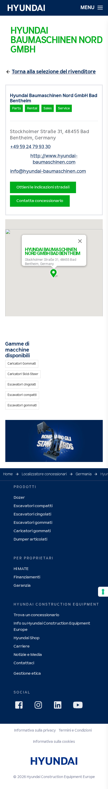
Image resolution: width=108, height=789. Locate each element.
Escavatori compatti (33, 506)
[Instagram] (40, 706)
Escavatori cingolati (32, 514)
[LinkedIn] (59, 706)
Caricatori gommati (32, 531)
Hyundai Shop (27, 638)
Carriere (22, 646)
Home (8, 474)
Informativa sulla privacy (35, 730)
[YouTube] (78, 705)
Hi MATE (21, 569)
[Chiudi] (80, 241)
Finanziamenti (27, 577)
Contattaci (24, 663)
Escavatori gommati (33, 522)
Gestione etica (27, 673)
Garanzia (22, 585)
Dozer (19, 497)
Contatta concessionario (40, 201)
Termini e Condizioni (75, 730)
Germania (83, 474)
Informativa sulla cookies (54, 742)
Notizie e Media (28, 654)
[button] (54, 273)
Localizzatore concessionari (44, 474)
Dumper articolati (30, 539)
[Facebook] (20, 706)
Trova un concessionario (36, 615)
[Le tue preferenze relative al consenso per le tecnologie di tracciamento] (103, 592)
